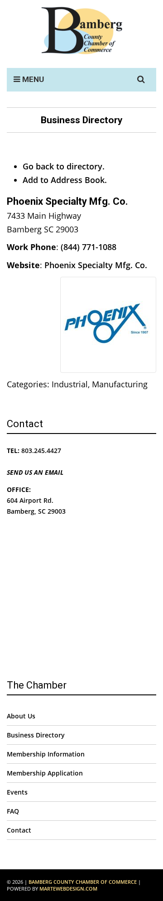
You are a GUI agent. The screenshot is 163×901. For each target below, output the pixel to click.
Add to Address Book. (65, 179)
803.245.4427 (41, 450)
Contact (19, 830)
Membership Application (45, 773)
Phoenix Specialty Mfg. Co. (95, 265)
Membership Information (46, 754)
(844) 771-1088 (88, 246)
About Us (21, 716)
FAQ (13, 811)
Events (17, 792)
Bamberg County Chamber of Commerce (83, 881)
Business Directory (36, 735)
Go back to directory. (64, 166)
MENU (32, 79)
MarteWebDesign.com (68, 888)
